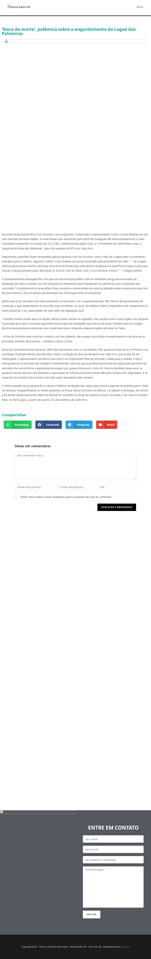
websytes (125, 946)
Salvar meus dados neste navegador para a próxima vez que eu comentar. (66, 497)
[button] (18, 425)
